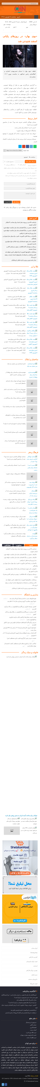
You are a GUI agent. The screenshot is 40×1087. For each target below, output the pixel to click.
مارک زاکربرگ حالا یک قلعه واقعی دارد (26, 1000)
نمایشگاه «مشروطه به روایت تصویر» (26, 130)
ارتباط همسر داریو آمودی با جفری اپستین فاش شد (23, 1010)
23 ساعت (27, 609)
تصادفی (7, 545)
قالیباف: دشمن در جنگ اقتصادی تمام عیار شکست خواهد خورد (20, 227)
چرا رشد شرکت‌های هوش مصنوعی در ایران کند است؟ (22, 1002)
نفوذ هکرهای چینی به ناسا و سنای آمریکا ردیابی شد (23, 598)
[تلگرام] (31, 146)
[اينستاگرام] (6, 1084)
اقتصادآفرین (33, 1027)
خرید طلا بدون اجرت (31, 1032)
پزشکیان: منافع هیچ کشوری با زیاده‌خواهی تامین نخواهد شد (20, 252)
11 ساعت (32, 603)
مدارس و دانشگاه (31, 595)
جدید (31, 545)
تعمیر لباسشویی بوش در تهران (28, 1035)
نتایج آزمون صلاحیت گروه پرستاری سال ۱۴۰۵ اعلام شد (21, 601)
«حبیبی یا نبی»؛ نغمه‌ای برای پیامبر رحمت (25, 127)
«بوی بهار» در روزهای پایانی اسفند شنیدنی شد (20, 39)
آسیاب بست (33, 1030)
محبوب (19, 545)
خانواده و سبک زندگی (29, 652)
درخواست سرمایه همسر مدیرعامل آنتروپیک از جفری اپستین (20, 1012)
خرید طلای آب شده (31, 1037)
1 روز (28, 624)
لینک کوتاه (26, 150)
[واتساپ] (35, 146)
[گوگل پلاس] (23, 146)
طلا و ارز (34, 267)
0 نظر (14, 27)
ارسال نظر (16, 202)
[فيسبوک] (27, 146)
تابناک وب (27, 1076)
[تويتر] (20, 146)
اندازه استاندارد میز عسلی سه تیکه (16, 364)
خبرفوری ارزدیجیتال (31, 1022)
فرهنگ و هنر (33, 24)
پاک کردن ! (8, 202)
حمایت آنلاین (33, 1025)
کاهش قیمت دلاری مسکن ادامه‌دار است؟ (14, 432)
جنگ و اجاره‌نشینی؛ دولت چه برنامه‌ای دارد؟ (14, 406)
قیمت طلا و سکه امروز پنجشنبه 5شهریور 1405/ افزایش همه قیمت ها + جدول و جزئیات (14, 273)
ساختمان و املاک (31, 359)
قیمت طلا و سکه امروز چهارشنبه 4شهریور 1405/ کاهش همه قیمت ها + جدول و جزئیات (14, 350)
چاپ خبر (7, 27)
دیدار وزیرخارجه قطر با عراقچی (27, 233)
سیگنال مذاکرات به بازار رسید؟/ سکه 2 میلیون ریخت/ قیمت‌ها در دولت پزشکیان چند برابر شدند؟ (14, 333)
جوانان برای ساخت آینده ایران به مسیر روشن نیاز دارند (21, 815)
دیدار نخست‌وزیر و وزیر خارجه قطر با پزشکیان (24, 260)
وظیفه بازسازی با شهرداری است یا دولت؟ (14, 423)
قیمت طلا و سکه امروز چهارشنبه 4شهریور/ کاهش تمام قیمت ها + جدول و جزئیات (14, 342)
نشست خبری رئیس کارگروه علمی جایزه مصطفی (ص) (21, 638)
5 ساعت (5, 598)
